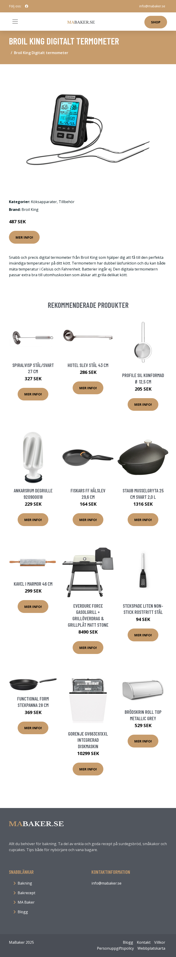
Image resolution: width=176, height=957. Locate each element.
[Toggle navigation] (15, 21)
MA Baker (26, 902)
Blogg (23, 911)
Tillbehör (66, 201)
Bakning (25, 883)
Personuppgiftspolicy (115, 948)
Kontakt (144, 942)
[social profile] (26, 6)
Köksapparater (44, 201)
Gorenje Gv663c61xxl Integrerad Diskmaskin (88, 740)
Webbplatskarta (151, 948)
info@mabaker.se (152, 6)
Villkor (159, 942)
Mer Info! (24, 237)
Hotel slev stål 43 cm (88, 365)
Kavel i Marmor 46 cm (33, 584)
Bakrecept (26, 892)
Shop (155, 22)
